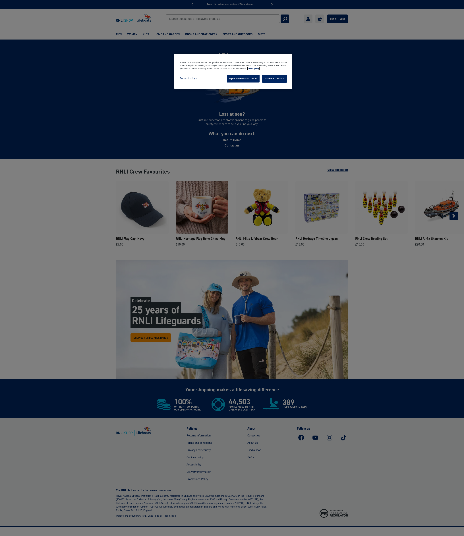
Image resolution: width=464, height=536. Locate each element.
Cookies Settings (188, 78)
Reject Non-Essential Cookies (243, 78)
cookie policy (253, 68)
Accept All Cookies (274, 78)
